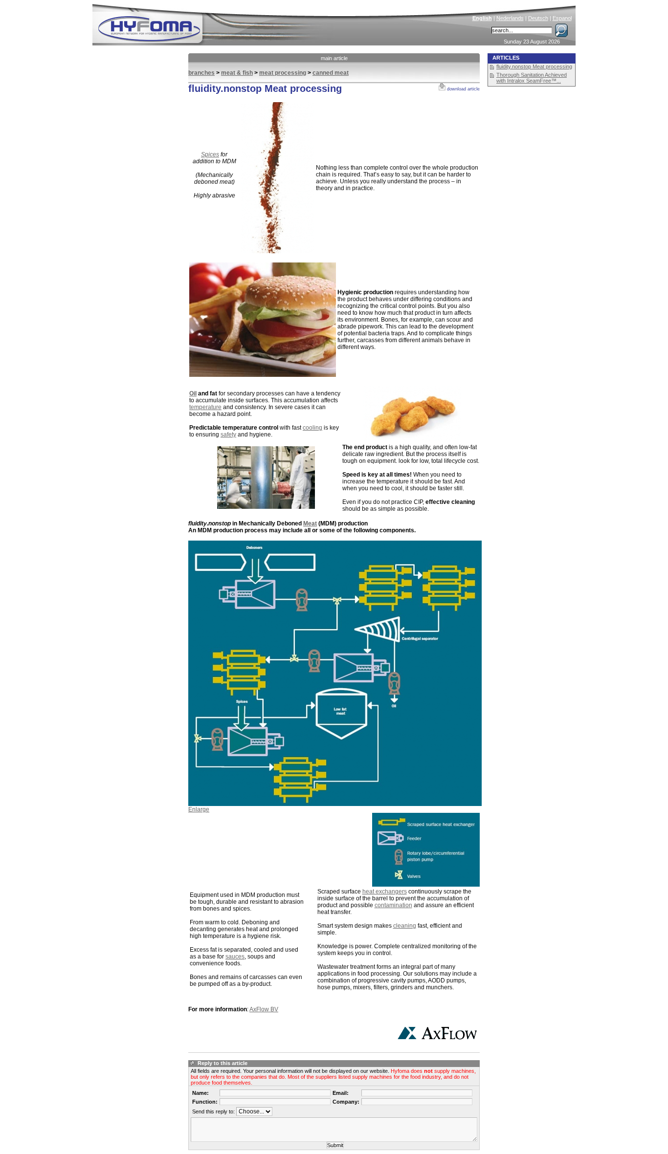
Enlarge (198, 809)
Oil (193, 393)
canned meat (330, 72)
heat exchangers (384, 891)
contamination (393, 905)
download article (462, 89)
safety (228, 434)
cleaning (404, 925)
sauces (235, 956)
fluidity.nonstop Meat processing (534, 66)
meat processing (282, 72)
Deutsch (538, 18)
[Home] (215, 22)
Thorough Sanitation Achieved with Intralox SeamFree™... (531, 78)
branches (201, 72)
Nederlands (510, 18)
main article (334, 58)
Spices (210, 154)
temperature (205, 407)
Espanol (562, 18)
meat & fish (237, 72)
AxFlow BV (263, 1009)
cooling (312, 427)
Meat (310, 523)
